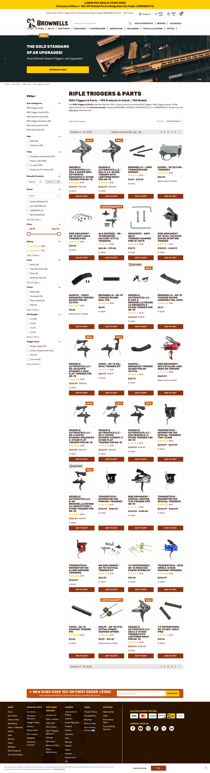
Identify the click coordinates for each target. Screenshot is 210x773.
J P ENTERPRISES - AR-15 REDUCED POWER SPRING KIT (139, 567)
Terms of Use (90, 723)
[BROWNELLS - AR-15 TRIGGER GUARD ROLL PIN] (111, 279)
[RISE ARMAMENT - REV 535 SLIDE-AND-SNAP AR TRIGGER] (171, 348)
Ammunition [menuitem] (116, 28)
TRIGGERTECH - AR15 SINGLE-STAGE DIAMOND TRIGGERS (170, 567)
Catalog (49, 737)
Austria (68, 718)
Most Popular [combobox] (173, 121)
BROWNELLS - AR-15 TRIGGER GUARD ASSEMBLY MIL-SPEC (170, 297)
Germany (69, 734)
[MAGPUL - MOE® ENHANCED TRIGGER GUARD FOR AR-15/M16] (82, 279)
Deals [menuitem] (43, 35)
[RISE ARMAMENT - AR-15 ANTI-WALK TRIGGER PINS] (82, 217)
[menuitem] (31, 28)
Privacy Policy (90, 712)
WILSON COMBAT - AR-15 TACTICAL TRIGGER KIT (109, 567)
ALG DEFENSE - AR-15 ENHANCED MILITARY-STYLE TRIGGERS (110, 237)
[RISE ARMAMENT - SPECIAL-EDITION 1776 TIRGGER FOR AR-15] (141, 480)
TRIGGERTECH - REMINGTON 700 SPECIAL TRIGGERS (169, 499)
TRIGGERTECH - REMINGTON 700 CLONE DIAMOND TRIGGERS (79, 569)
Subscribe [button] (172, 693)
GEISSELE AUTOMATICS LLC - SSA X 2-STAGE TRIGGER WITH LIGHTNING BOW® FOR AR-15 (139, 633)
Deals (10, 743)
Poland (68, 746)
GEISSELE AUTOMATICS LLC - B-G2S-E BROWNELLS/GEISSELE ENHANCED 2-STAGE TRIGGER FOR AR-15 (140, 302)
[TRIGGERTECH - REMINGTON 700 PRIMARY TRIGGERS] (111, 480)
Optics (11, 731)
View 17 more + (33, 282)
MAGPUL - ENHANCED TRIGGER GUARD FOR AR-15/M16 (140, 367)
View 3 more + (33, 255)
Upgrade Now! (58, 69)
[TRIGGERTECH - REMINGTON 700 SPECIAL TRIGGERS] (171, 480)
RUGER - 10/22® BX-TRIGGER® (170, 168)
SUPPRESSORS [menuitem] (98, 28)
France (68, 730)
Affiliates (31, 738)
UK (66, 761)
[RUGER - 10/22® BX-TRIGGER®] (171, 151)
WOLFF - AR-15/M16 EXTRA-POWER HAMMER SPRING (110, 629)
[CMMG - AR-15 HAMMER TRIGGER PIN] (82, 611)
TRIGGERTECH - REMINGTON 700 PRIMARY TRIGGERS (110, 499)
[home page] (48, 23)
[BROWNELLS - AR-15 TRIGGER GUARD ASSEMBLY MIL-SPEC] (171, 279)
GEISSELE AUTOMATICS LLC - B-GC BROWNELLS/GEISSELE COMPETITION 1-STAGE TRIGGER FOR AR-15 (81, 503)
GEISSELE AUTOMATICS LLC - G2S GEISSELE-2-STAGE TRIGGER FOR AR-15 (140, 435)
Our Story (31, 712)
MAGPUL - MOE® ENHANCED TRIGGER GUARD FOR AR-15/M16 (81, 299)
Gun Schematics (15, 754)
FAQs (105, 716)
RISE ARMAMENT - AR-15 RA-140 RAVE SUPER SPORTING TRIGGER (170, 237)
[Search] (130, 23)
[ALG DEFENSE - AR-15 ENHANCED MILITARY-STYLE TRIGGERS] (111, 217)
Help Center (108, 712)
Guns (10, 712)
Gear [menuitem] (31, 35)
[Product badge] (135, 264)
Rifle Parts (27, 84)
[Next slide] (204, 58)
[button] (171, 14)
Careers (30, 726)
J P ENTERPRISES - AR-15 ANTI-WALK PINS (169, 629)
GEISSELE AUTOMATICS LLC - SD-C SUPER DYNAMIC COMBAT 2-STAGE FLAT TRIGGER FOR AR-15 (111, 436)
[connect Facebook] (132, 728)
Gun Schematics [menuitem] (144, 23)
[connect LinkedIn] (171, 728)
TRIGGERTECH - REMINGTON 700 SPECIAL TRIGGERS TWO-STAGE (169, 434)
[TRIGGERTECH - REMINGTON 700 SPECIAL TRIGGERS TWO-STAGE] (171, 414)
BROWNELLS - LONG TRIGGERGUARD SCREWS (140, 169)
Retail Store (32, 730)
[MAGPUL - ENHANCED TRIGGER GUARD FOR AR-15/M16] (141, 348)
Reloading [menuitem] (133, 28)
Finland (68, 726)
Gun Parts (16, 84)
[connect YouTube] (140, 728)
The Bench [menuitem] (175, 23)
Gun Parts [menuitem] (64, 28)
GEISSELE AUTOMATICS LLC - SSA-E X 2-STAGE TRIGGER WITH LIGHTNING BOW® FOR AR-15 (109, 173)
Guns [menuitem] (41, 28)
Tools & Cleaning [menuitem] (153, 28)
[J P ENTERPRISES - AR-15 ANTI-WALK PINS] (171, 611)
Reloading (12, 723)
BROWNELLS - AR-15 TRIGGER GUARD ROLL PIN (110, 297)
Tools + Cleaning (15, 727)
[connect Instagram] (148, 728)
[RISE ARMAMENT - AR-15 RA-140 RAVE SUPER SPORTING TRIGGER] (171, 217)
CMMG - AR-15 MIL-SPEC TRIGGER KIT (109, 365)
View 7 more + (33, 309)
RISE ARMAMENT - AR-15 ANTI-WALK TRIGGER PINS (80, 236)
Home (7, 84)
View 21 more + (33, 364)
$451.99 (55, 229)
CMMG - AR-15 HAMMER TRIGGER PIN (80, 629)
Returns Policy (52, 745)
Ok (159, 768)
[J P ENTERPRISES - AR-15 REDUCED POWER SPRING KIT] (141, 549)
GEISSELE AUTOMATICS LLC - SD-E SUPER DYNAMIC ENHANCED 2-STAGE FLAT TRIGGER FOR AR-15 (81, 436)
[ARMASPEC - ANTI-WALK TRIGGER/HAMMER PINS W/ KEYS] (141, 217)
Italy (67, 738)
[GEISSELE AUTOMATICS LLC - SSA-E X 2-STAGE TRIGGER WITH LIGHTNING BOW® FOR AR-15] (111, 151)
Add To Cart (82, 196)
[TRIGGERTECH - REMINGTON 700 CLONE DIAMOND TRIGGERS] (82, 549)
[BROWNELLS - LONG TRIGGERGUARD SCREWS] (141, 151)
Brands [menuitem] (161, 23)
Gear (10, 735)
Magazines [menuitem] (80, 28)
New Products (14, 751)
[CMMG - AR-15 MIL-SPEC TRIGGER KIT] (111, 348)
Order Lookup (52, 719)
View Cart (50, 723)
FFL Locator (32, 734)
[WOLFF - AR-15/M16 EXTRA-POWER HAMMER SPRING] (111, 611)
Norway (68, 742)
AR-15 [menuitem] (51, 28)
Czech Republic (72, 722)
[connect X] (163, 728)
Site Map (88, 719)
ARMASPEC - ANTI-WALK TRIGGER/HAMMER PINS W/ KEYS (139, 237)
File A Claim (51, 727)
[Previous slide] (5, 58)
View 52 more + (34, 219)
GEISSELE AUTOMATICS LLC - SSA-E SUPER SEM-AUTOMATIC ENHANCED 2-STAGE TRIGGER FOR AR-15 (81, 173)
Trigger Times (33, 722)
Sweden (69, 753)
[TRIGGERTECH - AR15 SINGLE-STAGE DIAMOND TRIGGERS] (171, 549)
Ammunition (13, 719)
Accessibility (90, 716)
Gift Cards (50, 741)
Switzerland (70, 757)
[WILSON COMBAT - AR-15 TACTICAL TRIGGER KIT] (111, 549)
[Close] (206, 768)
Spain (67, 750)
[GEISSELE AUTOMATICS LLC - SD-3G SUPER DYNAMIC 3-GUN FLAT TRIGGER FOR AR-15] (82, 348)
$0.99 (32, 229)
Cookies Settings (139, 768)
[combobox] (35, 182)
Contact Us (51, 715)
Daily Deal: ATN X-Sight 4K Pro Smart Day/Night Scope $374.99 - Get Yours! (90, 13)
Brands (11, 739)
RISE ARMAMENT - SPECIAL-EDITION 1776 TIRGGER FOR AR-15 (139, 500)
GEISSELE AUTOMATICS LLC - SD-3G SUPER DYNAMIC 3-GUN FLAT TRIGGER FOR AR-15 (80, 370)
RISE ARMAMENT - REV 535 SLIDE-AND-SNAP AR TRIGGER (170, 366)
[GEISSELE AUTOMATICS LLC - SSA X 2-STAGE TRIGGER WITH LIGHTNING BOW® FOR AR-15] (141, 611)
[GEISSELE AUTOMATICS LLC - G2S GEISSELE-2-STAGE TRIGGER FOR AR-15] (141, 414)
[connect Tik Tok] (156, 728)
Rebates (11, 747)
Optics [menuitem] (170, 28)
